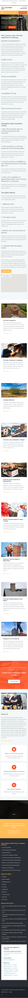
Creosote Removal (6, 852)
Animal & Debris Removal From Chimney (11, 870)
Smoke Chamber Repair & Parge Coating (11, 860)
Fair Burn (4, 884)
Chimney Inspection (6, 847)
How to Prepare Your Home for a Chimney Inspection (14, 941)
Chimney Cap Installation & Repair (10, 855)
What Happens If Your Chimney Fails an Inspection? (14, 930)
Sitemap (10, 992)
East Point (4, 892)
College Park (5, 889)
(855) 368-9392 (23, 8)
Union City (4, 887)
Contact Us (13, 4)
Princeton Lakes (5, 894)
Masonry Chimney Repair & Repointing (11, 862)
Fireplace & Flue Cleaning (8, 867)
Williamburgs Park (6, 881)
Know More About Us (6, 740)
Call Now (4, 27)
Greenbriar (4, 897)
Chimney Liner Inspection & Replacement (11, 857)
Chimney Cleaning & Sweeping (9, 850)
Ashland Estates (6, 879)
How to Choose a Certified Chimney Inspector (12, 923)
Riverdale (4, 876)
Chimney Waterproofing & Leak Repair (11, 865)
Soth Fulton (4, 899)
